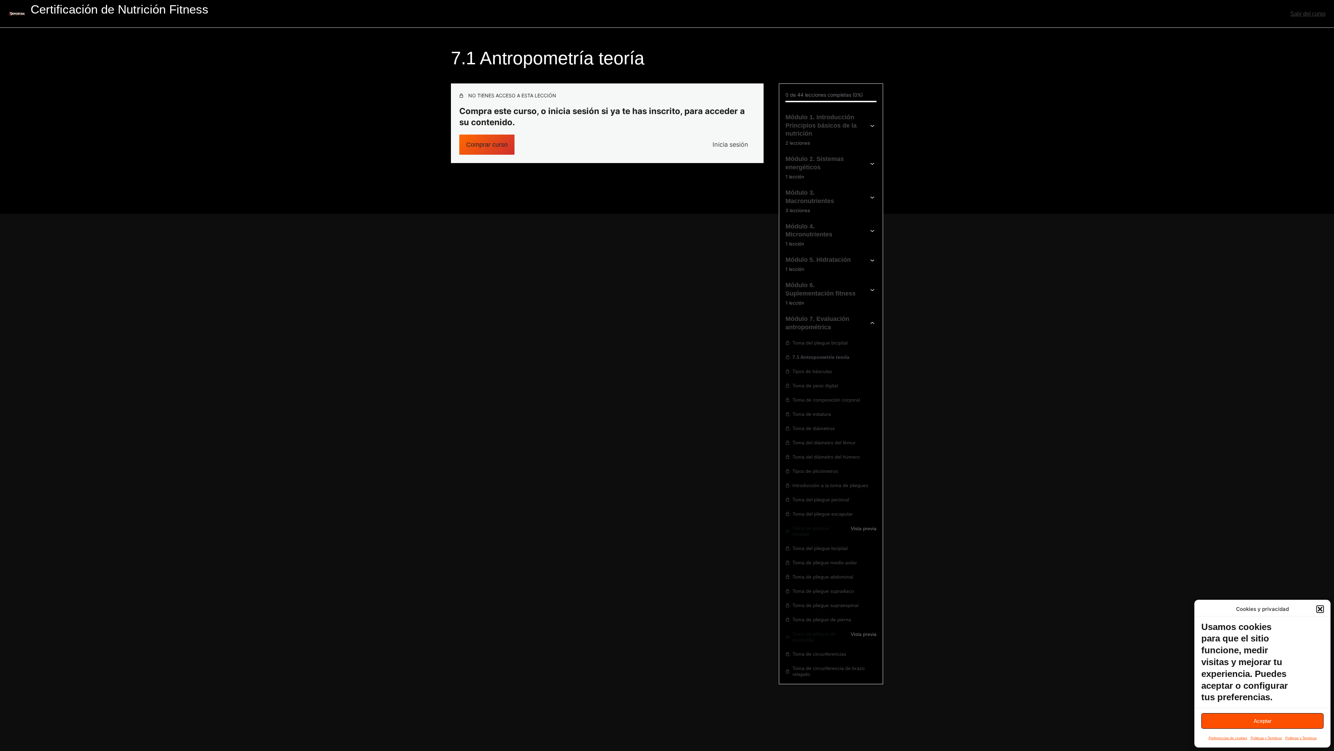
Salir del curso (1308, 14)
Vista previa (863, 528)
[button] (1320, 609)
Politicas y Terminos (1266, 738)
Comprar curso (487, 144)
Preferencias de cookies (1228, 738)
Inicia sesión (730, 144)
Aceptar (1262, 721)
